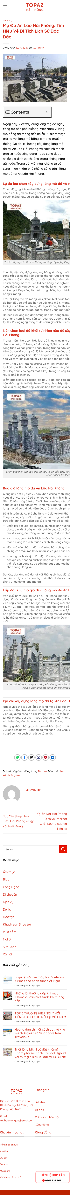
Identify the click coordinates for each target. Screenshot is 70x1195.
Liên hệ (39, 1109)
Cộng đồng (42, 1124)
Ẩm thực (9, 872)
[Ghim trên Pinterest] (45, 757)
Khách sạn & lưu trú (17, 924)
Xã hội (7, 954)
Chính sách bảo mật (47, 1117)
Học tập (9, 917)
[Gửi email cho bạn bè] (38, 757)
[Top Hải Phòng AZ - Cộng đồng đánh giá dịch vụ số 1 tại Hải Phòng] (35, 7)
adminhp (38, 47)
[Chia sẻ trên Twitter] (31, 757)
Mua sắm (9, 932)
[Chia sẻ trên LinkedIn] (52, 757)
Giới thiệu (40, 1102)
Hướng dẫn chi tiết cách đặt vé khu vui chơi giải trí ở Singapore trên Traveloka (40, 1033)
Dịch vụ (7, 20)
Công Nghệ (11, 887)
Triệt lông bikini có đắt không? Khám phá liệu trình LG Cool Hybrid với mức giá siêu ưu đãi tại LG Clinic (40, 1053)
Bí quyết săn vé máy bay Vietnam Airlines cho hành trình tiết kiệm (39, 979)
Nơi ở (7, 939)
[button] (5, 6)
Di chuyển (10, 894)
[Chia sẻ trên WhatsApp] (17, 757)
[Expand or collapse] (46, 112)
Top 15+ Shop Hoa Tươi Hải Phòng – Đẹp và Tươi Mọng (18, 821)
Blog (6, 879)
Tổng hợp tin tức (9, 1144)
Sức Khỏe (9, 947)
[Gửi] (63, 849)
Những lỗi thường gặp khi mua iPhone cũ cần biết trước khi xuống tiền (39, 997)
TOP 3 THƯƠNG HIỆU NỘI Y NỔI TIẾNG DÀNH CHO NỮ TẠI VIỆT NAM (40, 1015)
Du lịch (7, 909)
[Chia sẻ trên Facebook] (24, 757)
